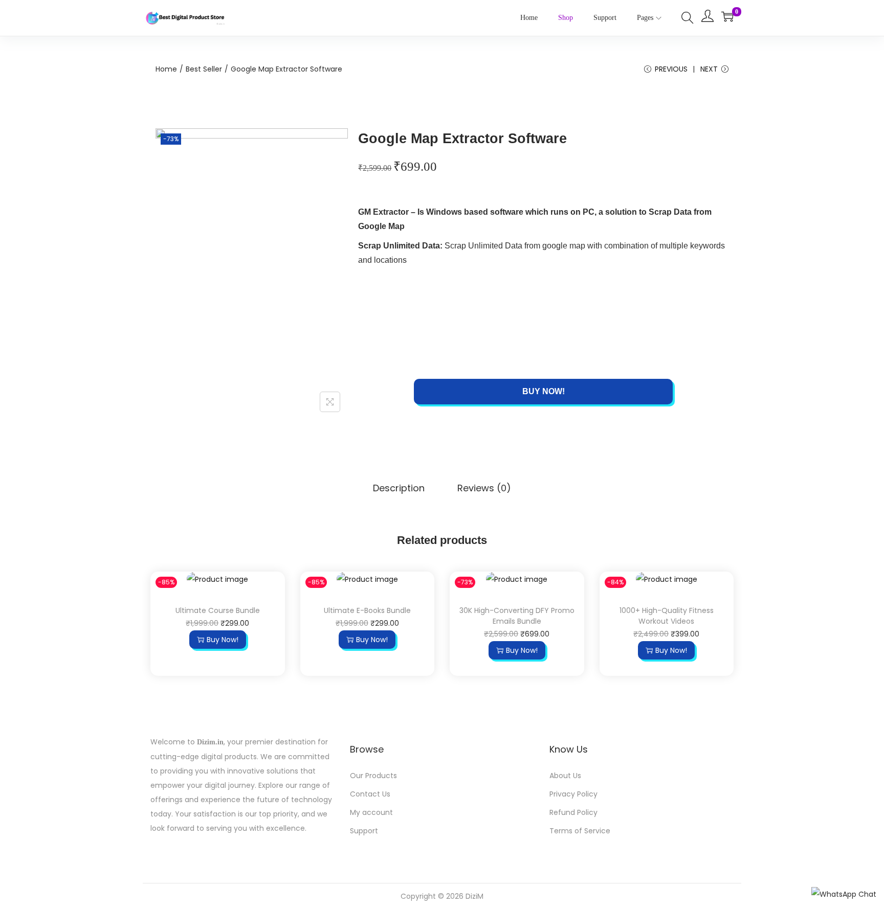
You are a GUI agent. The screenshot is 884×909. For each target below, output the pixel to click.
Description (399, 488)
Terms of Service (579, 831)
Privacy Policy (573, 794)
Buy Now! (543, 391)
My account (371, 812)
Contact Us (370, 794)
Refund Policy (573, 812)
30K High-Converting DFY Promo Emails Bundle (516, 615)
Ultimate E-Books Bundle (367, 610)
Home (166, 69)
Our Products (373, 775)
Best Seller (204, 69)
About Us (565, 775)
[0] (727, 16)
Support (364, 831)
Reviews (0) (484, 488)
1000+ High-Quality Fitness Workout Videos (667, 615)
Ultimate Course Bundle (217, 610)
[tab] (399, 490)
